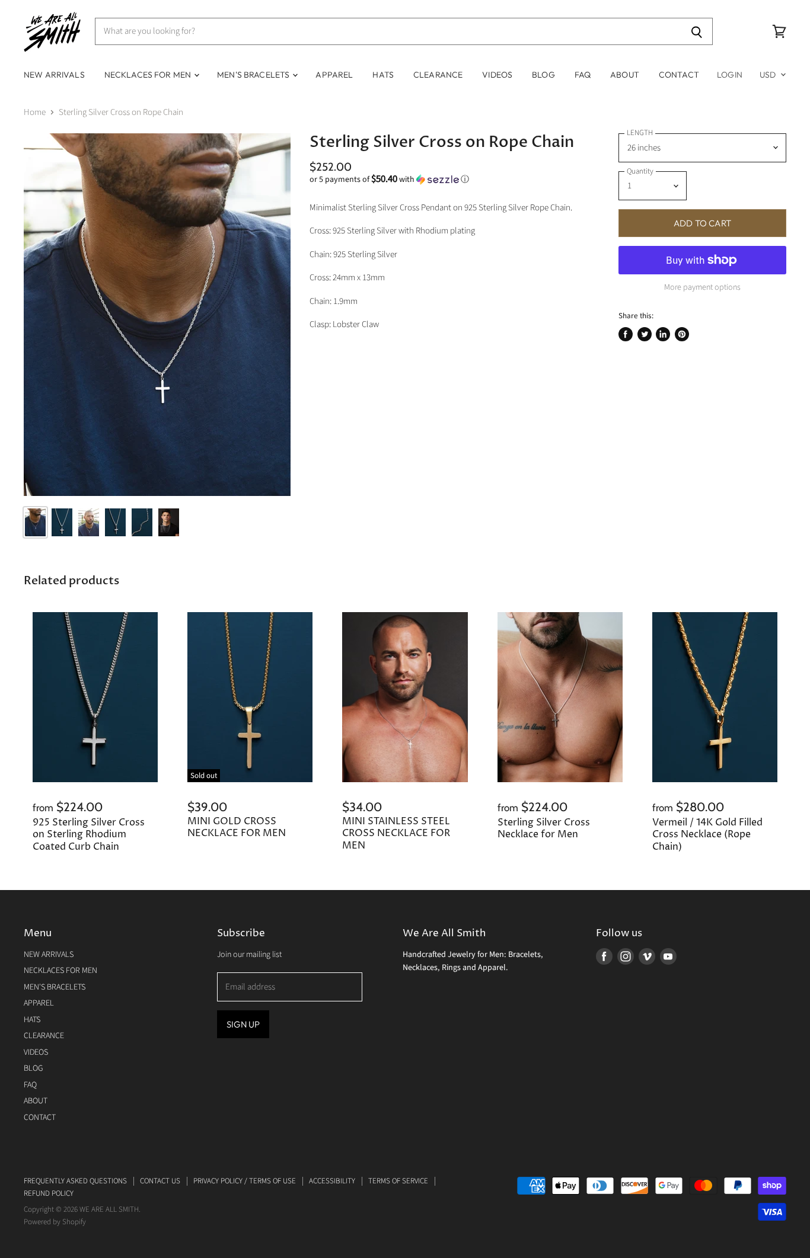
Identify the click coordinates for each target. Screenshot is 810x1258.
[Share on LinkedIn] (663, 334)
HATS (383, 74)
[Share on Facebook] (625, 334)
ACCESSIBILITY (332, 1181)
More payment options (702, 287)
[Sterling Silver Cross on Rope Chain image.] (157, 314)
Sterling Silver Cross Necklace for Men (544, 829)
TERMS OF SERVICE (398, 1181)
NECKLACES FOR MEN (148, 74)
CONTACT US (160, 1181)
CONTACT (679, 74)
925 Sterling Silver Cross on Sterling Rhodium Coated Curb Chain (89, 835)
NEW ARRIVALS (54, 74)
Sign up (243, 1024)
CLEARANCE (438, 74)
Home (35, 112)
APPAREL (334, 74)
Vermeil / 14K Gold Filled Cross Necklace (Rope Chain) (707, 835)
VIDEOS (497, 74)
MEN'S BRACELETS (254, 74)
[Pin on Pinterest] (682, 334)
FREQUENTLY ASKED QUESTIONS (75, 1181)
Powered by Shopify (55, 1222)
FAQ (583, 74)
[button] (449, 179)
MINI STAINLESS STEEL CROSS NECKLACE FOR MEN (396, 833)
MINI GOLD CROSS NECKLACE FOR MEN (236, 827)
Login (729, 74)
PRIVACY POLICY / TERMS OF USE (244, 1181)
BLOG (543, 74)
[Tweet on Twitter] (644, 334)
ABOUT (624, 74)
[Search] (697, 31)
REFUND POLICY (49, 1193)
